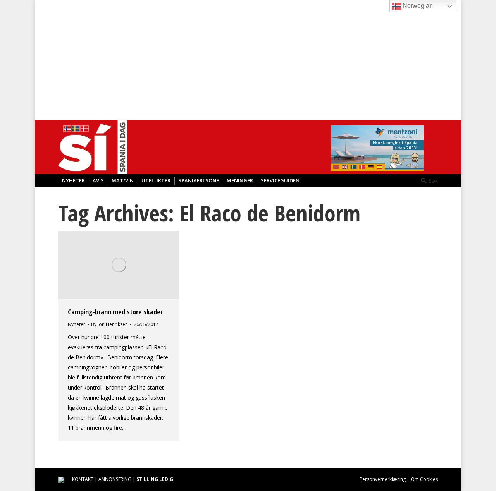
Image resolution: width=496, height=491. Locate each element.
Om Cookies (424, 479)
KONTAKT (82, 479)
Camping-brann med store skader (115, 311)
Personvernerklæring (383, 479)
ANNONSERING (114, 479)
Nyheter (76, 324)
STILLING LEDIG (154, 479)
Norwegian (417, 5)
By (109, 324)
